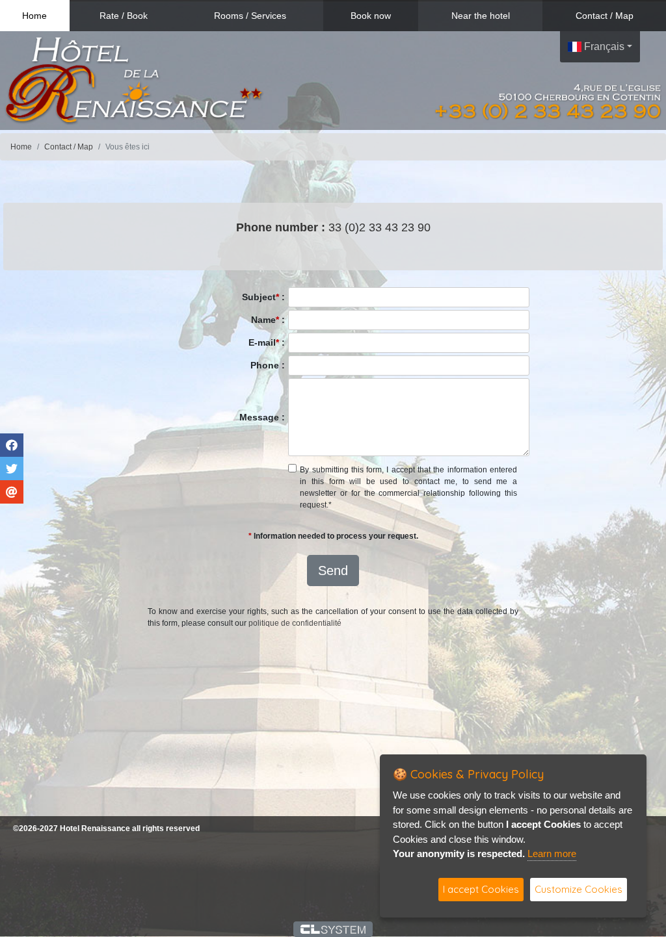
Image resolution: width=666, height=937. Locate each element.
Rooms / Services (250, 15)
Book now (371, 15)
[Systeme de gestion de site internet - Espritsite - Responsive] (333, 929)
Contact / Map (604, 15)
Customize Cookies (578, 889)
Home (34, 15)
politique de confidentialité (294, 623)
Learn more (551, 853)
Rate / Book (124, 15)
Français (602, 46)
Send (333, 570)
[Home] (134, 80)
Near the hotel (480, 15)
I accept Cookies (481, 889)
